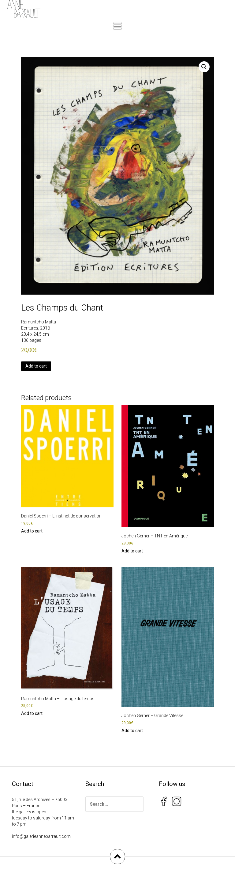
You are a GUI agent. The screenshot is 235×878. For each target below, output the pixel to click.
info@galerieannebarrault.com (41, 836)
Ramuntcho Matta (38, 321)
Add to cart (36, 366)
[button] (204, 66)
